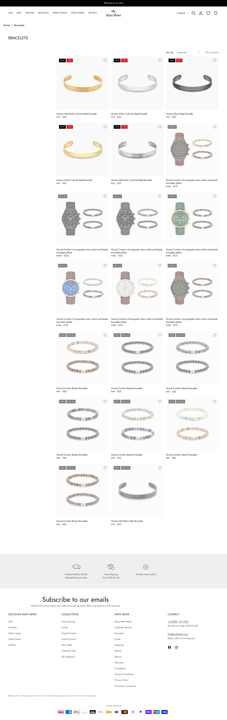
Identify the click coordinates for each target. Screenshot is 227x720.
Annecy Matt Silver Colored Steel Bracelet (131, 180)
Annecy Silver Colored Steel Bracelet (129, 113)
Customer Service (123, 627)
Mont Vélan (66, 645)
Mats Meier (117, 705)
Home (6, 25)
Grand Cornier (68, 639)
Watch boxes (14, 639)
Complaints (120, 668)
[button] (193, 13)
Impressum (91, 695)
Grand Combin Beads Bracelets (72, 388)
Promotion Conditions (125, 686)
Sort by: (170, 52)
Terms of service (43, 695)
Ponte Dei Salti (68, 651)
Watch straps (14, 633)
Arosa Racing (68, 621)
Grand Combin (68, 633)
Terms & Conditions (124, 674)
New (10, 621)
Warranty (118, 662)
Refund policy (14, 695)
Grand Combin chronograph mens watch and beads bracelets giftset (192, 182)
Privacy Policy (121, 680)
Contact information (76, 695)
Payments (119, 633)
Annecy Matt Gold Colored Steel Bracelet (77, 113)
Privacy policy (28, 695)
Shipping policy (59, 695)
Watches (12, 627)
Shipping (118, 645)
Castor (64, 627)
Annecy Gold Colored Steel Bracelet (74, 180)
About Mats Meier (123, 621)
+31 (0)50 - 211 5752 (178, 621)
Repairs (118, 656)
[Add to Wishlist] (105, 60)
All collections (68, 656)
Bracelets (19, 25)
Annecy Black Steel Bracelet (179, 113)
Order (117, 639)
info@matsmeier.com (178, 634)
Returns (118, 651)
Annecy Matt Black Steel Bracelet (127, 520)
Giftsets (12, 645)
